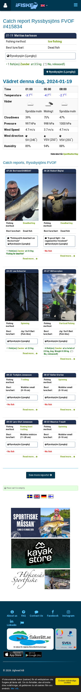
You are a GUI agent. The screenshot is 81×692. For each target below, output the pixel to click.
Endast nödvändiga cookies (67, 681)
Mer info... (15, 688)
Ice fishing (55, 41)
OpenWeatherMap (70, 154)
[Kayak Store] (40, 553)
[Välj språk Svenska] (30, 496)
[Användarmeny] (5, 5)
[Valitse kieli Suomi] (51, 496)
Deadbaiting (29, 223)
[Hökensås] (40, 579)
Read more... (29, 259)
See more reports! (39, 475)
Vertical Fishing (67, 323)
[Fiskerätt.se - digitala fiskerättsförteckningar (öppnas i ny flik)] (30, 639)
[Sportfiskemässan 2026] (40, 522)
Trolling (25, 380)
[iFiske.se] (26, 5)
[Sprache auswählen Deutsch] (44, 496)
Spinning (25, 323)
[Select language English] (36, 496)
